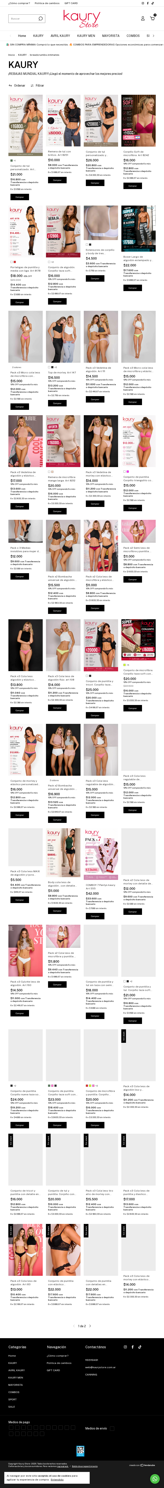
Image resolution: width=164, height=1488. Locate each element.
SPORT (12, 1399)
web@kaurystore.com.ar (100, 1367)
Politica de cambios (47, 3)
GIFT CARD (71, 3)
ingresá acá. (63, 1466)
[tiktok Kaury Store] (152, 3)
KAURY (38, 36)
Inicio (11, 54)
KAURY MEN (86, 36)
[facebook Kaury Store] (148, 3)
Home (22, 36)
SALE (11, 1406)
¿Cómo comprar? (19, 3)
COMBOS (133, 36)
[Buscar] (40, 18)
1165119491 (91, 1360)
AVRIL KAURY (60, 36)
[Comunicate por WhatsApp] (155, 1479)
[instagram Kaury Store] (143, 3)
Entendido (57, 1479)
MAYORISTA (111, 36)
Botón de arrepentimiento (85, 1466)
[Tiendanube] (142, 1465)
